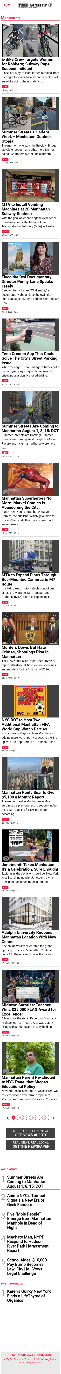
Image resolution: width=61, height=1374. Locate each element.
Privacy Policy (49, 1359)
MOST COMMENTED (12, 1283)
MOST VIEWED (9, 1169)
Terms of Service (32, 1359)
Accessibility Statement (30, 1362)
